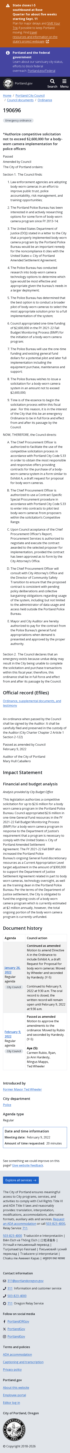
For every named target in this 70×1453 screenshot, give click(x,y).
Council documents (20, 100)
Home (7, 95)
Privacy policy (12, 1369)
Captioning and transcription (23, 1362)
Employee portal (14, 1395)
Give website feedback (27, 1165)
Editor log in (11, 1403)
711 (24, 1228)
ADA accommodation (17, 1354)
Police (7, 1105)
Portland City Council (30, 95)
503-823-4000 (55, 1224)
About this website (16, 1388)
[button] (52, 83)
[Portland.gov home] (17, 83)
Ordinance (45, 100)
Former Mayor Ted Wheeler (22, 1089)
